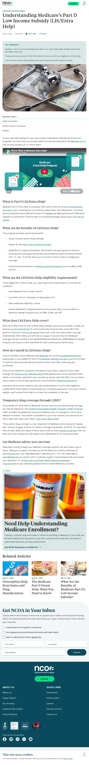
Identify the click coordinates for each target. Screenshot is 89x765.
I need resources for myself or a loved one (23, 627)
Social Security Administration (29, 374)
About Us (7, 692)
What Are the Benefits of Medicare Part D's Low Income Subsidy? (73, 589)
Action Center (53, 698)
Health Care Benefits (10, 121)
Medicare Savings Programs (49, 266)
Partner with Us (54, 709)
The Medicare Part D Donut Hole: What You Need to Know (43, 587)
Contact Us (52, 714)
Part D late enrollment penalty (37, 244)
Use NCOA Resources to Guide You (21, 547)
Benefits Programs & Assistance (14, 126)
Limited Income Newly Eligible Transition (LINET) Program (55, 409)
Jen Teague (17, 427)
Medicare (6, 131)
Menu (84, 5)
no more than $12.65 (19, 329)
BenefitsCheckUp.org (67, 380)
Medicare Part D (78, 141)
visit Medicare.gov (11, 457)
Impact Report (9, 698)
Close (84, 755)
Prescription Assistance (14, 11)
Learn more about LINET (47, 418)
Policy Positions (10, 714)
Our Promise (8, 703)
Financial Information (13, 709)
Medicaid (43, 355)
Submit (76, 652)
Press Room (52, 692)
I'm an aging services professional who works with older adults (32, 632)
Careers (50, 703)
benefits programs (68, 430)
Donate (73, 4)
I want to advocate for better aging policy (23, 637)
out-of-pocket (32, 332)
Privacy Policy (68, 759)
